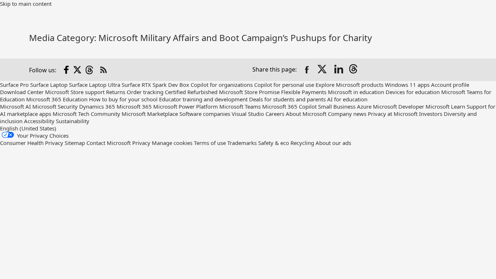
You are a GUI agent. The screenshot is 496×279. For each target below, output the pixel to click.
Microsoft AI (15, 106)
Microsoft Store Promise (249, 92)
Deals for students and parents (287, 99)
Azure (364, 106)
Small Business (336, 106)
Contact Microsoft (108, 142)
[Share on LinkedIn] (339, 70)
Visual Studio (248, 113)
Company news (347, 113)
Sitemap (75, 142)
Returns (115, 92)
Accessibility (39, 121)
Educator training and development (203, 99)
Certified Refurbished (191, 92)
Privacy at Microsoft (393, 113)
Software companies (204, 113)
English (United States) (28, 128)
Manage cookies (172, 142)
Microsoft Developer (398, 106)
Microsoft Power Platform (185, 106)
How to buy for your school (123, 99)
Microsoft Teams (240, 106)
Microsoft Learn (445, 106)
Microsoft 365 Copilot (289, 106)
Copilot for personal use (284, 84)
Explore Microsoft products (349, 84)
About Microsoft (306, 113)
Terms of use (210, 142)
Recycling (302, 142)
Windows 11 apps (407, 84)
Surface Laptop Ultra (94, 84)
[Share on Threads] (355, 70)
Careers (274, 113)
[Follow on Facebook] (66, 70)
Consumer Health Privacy (31, 142)
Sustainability (72, 121)
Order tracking (145, 92)
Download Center (22, 92)
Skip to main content (26, 3)
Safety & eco (273, 142)
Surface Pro (14, 84)
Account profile (450, 84)
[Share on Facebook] (307, 70)
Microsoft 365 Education (57, 99)
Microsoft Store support (75, 92)
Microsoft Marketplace (150, 113)
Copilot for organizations (222, 84)
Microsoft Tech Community (86, 113)
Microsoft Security (55, 106)
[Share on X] (323, 70)
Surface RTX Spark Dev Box (155, 84)
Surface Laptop (49, 84)
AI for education (347, 99)
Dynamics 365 (97, 106)
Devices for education (413, 92)
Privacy (142, 142)
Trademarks (242, 142)
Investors (430, 113)
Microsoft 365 (134, 106)
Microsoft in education (356, 92)
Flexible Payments (303, 92)
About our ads (333, 142)
